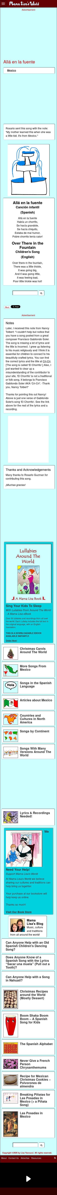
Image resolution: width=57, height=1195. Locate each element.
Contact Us (13, 1157)
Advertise (25, 1157)
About (4, 1157)
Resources (36, 1157)
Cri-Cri (46, 361)
